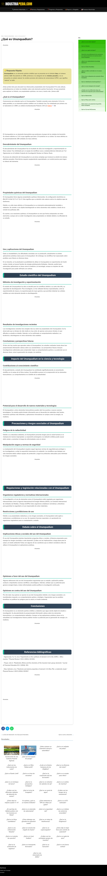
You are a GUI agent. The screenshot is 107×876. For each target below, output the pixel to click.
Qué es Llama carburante (65, 734)
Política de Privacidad (5, 870)
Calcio (50, 106)
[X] (7, 728)
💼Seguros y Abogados (72, 9)
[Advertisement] (53, 24)
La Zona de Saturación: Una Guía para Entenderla (15, 734)
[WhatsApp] (12, 728)
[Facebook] (3, 728)
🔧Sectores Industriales (19, 9)
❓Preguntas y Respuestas (55, 9)
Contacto (2, 872)
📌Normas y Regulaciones (37, 9)
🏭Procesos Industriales (88, 9)
